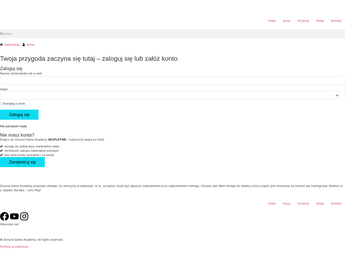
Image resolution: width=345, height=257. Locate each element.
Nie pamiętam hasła (13, 126)
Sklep (320, 20)
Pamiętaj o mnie (13, 103)
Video (272, 20)
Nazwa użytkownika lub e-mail (21, 73)
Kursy (286, 20)
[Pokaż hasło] (337, 95)
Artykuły (303, 20)
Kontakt (336, 20)
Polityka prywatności (14, 246)
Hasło (4, 89)
